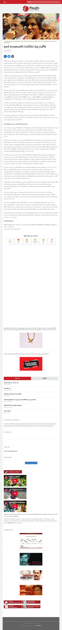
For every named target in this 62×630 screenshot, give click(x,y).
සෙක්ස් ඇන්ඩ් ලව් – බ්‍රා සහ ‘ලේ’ (11, 382)
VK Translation (7, 50)
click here (15, 516)
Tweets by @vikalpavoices (11, 451)
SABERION (38, 625)
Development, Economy (26, 41)
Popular (17, 378)
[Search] (59, 2)
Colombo (6, 41)
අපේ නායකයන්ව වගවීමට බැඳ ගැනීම (25, 46)
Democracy (18, 41)
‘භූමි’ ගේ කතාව (7, 411)
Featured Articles (45, 41)
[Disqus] (31, 266)
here (29, 426)
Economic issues (37, 41)
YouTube (9, 523)
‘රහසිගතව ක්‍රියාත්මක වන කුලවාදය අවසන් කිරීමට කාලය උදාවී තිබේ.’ (20, 399)
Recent (45, 378)
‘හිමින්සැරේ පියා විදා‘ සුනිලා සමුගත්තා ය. (13, 405)
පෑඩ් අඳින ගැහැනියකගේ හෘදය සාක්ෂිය (12, 394)
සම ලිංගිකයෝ (7, 388)
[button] (31, 26)
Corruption (12, 41)
